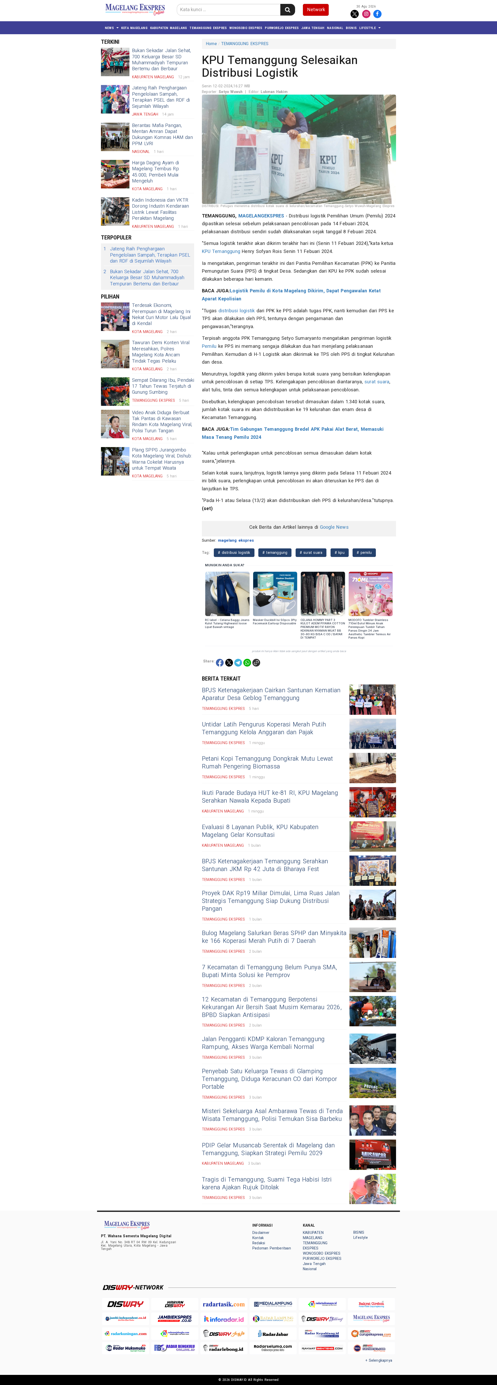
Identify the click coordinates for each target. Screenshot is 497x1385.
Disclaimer (260, 1232)
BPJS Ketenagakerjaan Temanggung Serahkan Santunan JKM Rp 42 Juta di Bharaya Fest (265, 865)
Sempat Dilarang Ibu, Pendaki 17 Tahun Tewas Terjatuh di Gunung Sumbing (163, 386)
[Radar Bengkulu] (175, 1348)
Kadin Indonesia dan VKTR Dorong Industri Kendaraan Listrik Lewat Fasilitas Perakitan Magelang (160, 209)
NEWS (109, 28)
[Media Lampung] (273, 1304)
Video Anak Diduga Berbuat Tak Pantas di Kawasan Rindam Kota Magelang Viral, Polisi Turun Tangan (162, 421)
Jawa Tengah (312, 28)
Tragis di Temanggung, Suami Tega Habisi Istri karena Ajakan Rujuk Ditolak (267, 1183)
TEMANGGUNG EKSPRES (208, 28)
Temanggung (226, 251)
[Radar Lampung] (273, 1318)
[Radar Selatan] (371, 1348)
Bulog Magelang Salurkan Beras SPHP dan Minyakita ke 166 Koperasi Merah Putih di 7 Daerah (274, 937)
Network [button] (316, 9)
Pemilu (209, 346)
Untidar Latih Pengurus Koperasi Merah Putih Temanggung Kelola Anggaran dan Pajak (264, 728)
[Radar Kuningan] (125, 1333)
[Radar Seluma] (273, 1348)
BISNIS (351, 28)
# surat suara (311, 552)
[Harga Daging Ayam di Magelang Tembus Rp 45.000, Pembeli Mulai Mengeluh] (115, 174)
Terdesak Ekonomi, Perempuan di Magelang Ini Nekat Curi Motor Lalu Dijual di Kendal (161, 314)
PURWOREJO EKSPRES (282, 28)
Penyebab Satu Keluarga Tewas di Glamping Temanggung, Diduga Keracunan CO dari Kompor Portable (269, 1079)
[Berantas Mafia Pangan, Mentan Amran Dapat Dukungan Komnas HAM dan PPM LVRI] (115, 137)
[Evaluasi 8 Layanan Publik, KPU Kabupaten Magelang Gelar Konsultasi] (372, 836)
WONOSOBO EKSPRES (245, 28)
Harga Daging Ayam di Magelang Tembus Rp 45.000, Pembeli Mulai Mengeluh (155, 172)
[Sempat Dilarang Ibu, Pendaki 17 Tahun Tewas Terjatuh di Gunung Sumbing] (115, 391)
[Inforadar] (224, 1318)
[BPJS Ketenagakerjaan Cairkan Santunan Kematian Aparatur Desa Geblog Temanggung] (372, 699)
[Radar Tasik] (224, 1304)
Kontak (258, 1238)
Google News (334, 527)
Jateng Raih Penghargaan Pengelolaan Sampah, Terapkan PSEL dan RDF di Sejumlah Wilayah (161, 97)
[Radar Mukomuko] (125, 1348)
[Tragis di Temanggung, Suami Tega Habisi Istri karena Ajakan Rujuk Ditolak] (372, 1189)
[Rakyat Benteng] (322, 1348)
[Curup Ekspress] (371, 1333)
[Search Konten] (287, 9)
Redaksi (258, 1243)
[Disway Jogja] (224, 1333)
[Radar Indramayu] (322, 1304)
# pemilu (364, 552)
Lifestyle (367, 28)
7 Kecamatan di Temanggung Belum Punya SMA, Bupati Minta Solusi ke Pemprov (269, 971)
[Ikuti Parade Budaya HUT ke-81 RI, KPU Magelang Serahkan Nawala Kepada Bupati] (372, 802)
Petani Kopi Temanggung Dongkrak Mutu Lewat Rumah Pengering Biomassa (267, 762)
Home (211, 44)
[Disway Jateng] (322, 1318)
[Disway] (125, 1304)
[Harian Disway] (175, 1304)
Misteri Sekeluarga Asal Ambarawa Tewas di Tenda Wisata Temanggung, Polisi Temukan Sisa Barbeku (272, 1115)
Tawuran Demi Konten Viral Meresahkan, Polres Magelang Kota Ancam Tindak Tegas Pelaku (160, 351)
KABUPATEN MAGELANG (168, 28)
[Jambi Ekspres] (175, 1318)
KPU (206, 251)
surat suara (376, 381)
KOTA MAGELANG (134, 28)
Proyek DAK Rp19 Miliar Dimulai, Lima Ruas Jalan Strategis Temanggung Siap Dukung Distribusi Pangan (271, 901)
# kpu (340, 552)
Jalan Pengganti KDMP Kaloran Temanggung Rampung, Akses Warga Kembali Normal (263, 1043)
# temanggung (275, 552)
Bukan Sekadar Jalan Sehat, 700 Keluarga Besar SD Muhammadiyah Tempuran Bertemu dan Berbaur (161, 59)
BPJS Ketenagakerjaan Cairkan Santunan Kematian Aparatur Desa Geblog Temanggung (271, 694)
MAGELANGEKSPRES (261, 216)
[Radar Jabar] (273, 1333)
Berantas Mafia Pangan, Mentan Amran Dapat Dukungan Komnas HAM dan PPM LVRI (162, 134)
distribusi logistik (236, 310)
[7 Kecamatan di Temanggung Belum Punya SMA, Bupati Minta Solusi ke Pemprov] (372, 977)
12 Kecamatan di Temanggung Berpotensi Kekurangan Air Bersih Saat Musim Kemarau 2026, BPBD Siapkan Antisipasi (272, 1007)
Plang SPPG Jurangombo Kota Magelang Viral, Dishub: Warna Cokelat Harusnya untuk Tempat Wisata (162, 459)
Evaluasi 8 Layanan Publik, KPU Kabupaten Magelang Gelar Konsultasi (260, 831)
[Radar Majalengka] (175, 1333)
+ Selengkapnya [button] (379, 1360)
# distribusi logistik (234, 552)
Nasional (335, 28)
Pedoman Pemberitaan (271, 1248)
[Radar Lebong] (224, 1348)
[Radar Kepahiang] (322, 1333)
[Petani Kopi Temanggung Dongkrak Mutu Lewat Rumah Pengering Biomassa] (372, 768)
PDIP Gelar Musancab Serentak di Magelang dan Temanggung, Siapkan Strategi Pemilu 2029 (268, 1149)
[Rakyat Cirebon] (371, 1304)
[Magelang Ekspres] (371, 1318)
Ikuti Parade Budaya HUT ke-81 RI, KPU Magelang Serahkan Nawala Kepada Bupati (270, 797)
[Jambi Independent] (125, 1318)
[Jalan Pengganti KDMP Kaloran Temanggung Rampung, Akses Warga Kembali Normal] (372, 1049)
